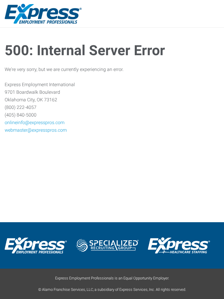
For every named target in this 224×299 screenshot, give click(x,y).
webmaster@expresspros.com (36, 130)
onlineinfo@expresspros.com (34, 122)
